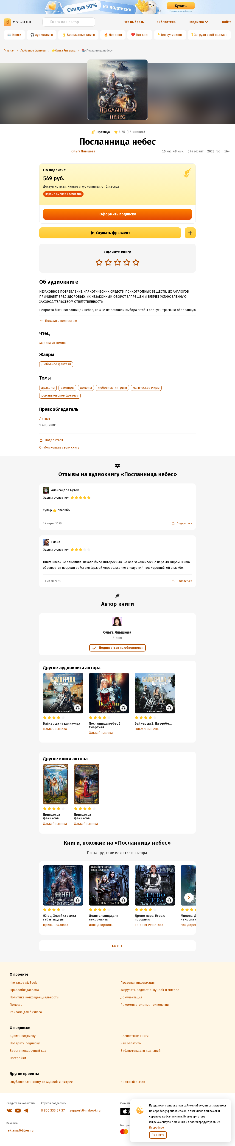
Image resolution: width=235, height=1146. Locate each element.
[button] (188, 897)
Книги (16, 35)
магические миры (146, 388)
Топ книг (142, 35)
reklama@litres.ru (20, 1130)
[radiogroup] (117, 263)
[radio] (99, 262)
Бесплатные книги (81, 35)
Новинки (115, 35)
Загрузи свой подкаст (210, 35)
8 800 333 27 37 (53, 1110)
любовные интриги (112, 388)
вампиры (67, 388)
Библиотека (166, 22)
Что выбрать (134, 22)
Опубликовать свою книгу (59, 447)
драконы (48, 388)
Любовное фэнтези (56, 364)
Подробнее (156, 1127)
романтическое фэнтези (59, 395)
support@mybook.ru (85, 1110)
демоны (86, 388)
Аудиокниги (44, 35)
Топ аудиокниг (171, 35)
